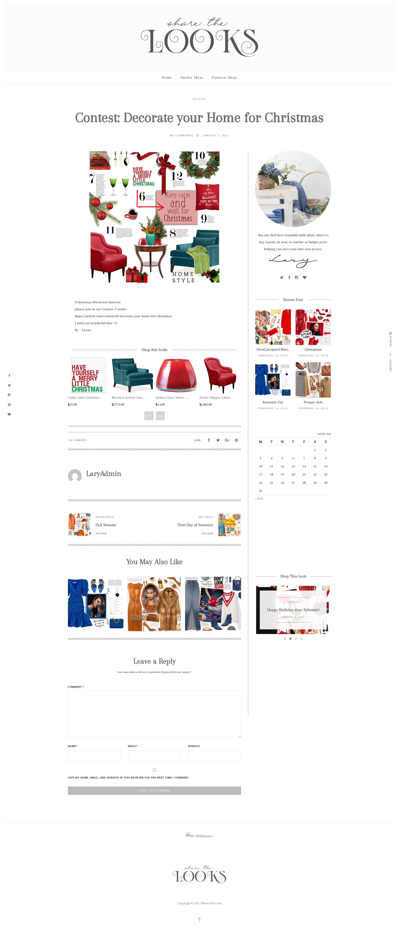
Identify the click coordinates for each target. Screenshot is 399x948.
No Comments (181, 135)
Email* (133, 746)
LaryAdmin (103, 473)
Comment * (76, 686)
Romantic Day (273, 402)
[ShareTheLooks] (199, 37)
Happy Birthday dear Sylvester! (293, 609)
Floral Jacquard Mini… (273, 349)
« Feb (259, 499)
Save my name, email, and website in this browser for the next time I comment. (128, 777)
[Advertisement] (293, 538)
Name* (72, 746)
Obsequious (313, 349)
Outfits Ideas (192, 77)
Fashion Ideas (224, 77)
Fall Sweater (106, 524)
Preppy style (313, 402)
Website (194, 746)
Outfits (199, 98)
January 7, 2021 (216, 135)
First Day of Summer (195, 524)
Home (167, 77)
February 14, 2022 (273, 355)
